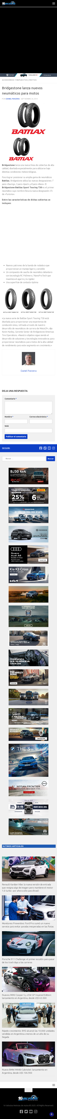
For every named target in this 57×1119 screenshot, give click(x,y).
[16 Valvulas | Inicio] (11, 3)
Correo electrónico (38, 417)
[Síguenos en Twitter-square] (45, 448)
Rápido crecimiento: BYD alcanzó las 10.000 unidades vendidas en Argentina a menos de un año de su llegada (28, 1034)
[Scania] (28, 666)
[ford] (28, 626)
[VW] (28, 602)
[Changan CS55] (28, 542)
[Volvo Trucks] (28, 815)
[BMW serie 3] (28, 776)
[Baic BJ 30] (28, 483)
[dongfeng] (28, 522)
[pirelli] (28, 503)
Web (7, 426)
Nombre (9, 417)
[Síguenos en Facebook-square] (40, 448)
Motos (33, 80)
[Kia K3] (28, 582)
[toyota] (28, 724)
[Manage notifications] (51, 1114)
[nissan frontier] (28, 795)
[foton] (28, 75)
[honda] (28, 646)
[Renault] (28, 740)
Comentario (11, 399)
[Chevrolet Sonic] (28, 685)
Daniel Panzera (13, 99)
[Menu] (53, 3)
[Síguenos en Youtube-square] (49, 448)
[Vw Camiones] (28, 704)
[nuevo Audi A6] (28, 563)
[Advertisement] (28, 43)
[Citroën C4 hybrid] (28, 834)
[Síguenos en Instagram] (53, 448)
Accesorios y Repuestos (15, 80)
